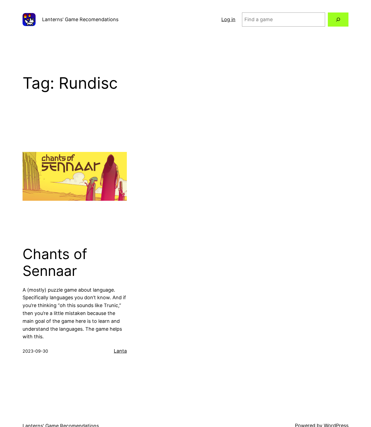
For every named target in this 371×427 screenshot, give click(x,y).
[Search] (338, 19)
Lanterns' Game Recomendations (80, 19)
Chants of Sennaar (55, 262)
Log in (228, 19)
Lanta (120, 351)
